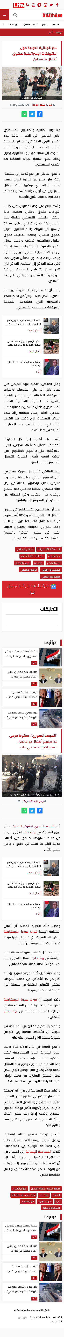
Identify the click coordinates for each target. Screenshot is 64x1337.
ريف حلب (30, 832)
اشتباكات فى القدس (51, 570)
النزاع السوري (28, 1201)
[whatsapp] (24, 114)
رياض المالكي (53, 563)
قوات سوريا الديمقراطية (21, 931)
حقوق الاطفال (22, 563)
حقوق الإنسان (19, 1189)
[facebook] (40, 114)
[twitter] (32, 114)
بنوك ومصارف (29, 24)
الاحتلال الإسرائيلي (25, 549)
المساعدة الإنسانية (38, 1151)
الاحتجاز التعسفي (28, 570)
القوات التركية (45, 1201)
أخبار (50, 32)
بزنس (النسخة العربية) (42, 105)
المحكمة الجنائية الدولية (49, 549)
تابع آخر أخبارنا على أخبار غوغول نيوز (28, 589)
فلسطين (38, 563)
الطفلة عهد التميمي (50, 577)
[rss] (27, 5)
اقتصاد (56, 24)
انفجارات (56, 1195)
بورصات (13, 24)
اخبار (44, 24)
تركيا (58, 1201)
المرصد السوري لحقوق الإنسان (33, 826)
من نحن (22, 1317)
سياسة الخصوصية (40, 1317)
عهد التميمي (54, 556)
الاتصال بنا (56, 1321)
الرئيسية (59, 32)
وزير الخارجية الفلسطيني (32, 556)
